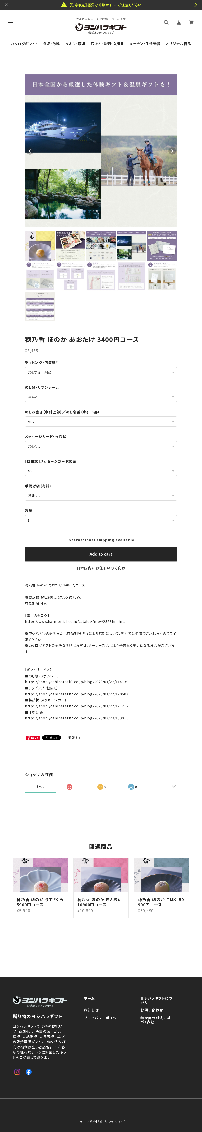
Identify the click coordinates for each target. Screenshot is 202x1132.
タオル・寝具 (75, 44)
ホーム (89, 998)
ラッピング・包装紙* (41, 362)
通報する (74, 738)
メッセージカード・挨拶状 (46, 436)
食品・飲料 (51, 44)
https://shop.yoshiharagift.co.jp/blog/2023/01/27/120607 (77, 693)
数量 (29, 510)
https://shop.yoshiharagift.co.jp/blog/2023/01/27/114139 (77, 681)
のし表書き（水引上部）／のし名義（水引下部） (62, 411)
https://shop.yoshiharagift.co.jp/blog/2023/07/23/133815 (77, 718)
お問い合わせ (151, 1010)
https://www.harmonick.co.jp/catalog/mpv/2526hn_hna (75, 621)
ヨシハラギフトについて (156, 1000)
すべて (40, 786)
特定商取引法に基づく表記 (155, 1020)
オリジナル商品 (178, 44)
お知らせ (91, 1010)
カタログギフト (23, 44)
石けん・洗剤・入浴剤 (108, 44)
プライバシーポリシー (100, 1020)
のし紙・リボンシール (42, 387)
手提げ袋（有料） (38, 485)
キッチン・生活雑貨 (145, 44)
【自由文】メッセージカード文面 (50, 461)
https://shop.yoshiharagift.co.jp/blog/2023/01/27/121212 (77, 705)
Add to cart (101, 554)
